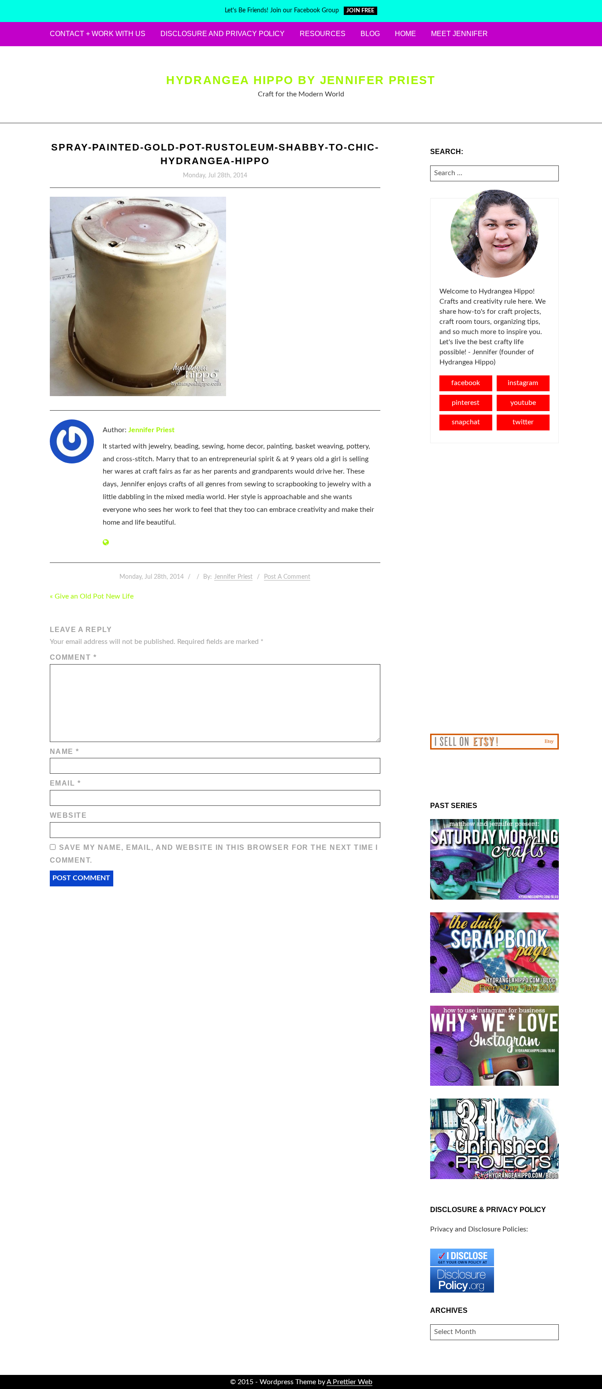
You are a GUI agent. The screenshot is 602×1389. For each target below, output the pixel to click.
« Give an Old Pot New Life (92, 596)
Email (65, 783)
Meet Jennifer (459, 33)
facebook (465, 382)
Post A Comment (287, 577)
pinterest (465, 402)
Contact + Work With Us (97, 33)
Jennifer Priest (151, 430)
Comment (73, 657)
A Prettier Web (349, 1381)
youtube (523, 402)
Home (405, 33)
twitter (523, 422)
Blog (370, 33)
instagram (523, 382)
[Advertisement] (494, 588)
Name (64, 751)
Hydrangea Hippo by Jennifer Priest (301, 80)
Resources (323, 33)
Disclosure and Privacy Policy (222, 33)
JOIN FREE (360, 11)
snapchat (466, 422)
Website (68, 815)
